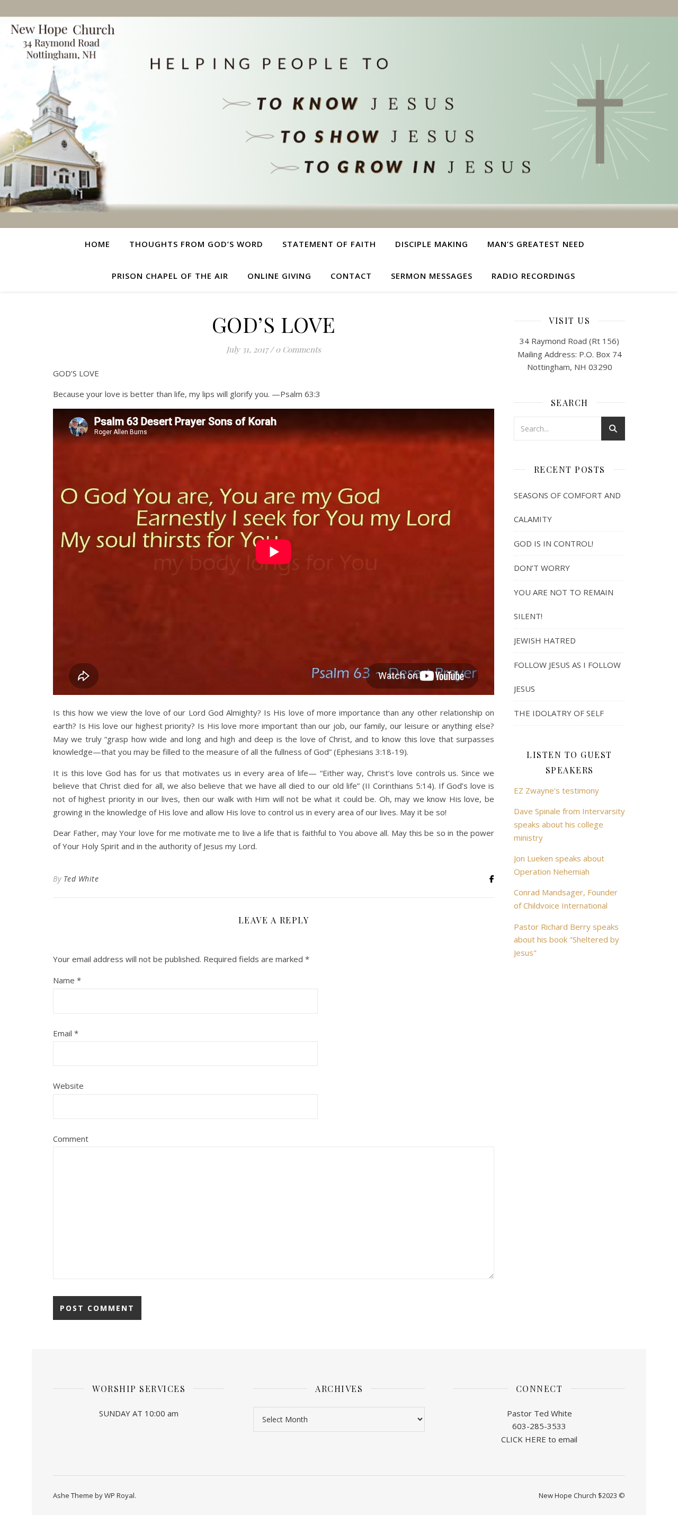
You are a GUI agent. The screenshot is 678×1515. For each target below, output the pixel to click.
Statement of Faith (329, 244)
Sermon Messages (431, 275)
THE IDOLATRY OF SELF (559, 713)
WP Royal (119, 1495)
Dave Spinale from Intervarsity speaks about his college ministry (569, 824)
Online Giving (279, 275)
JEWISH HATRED (545, 640)
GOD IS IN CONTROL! (553, 543)
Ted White (81, 879)
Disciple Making (431, 244)
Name (67, 980)
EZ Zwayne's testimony (556, 790)
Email (65, 1033)
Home (97, 244)
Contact (351, 275)
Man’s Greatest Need (536, 244)
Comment (70, 1138)
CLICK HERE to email (539, 1439)
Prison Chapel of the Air (170, 275)
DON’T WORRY (542, 567)
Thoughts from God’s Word (196, 244)
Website (68, 1085)
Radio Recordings (533, 275)
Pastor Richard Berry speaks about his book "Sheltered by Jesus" (566, 939)
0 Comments (298, 349)
